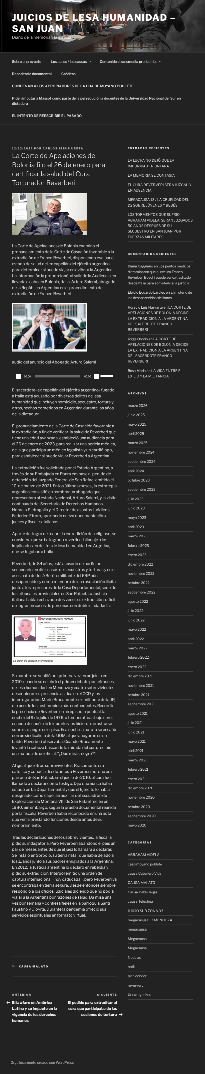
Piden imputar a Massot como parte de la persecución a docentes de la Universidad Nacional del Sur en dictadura (96, 101)
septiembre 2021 (141, 704)
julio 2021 (135, 722)
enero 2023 (137, 555)
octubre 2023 (139, 480)
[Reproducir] (18, 376)
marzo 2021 (137, 760)
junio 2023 (136, 508)
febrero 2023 (138, 545)
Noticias (134, 957)
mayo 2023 (137, 517)
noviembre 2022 (141, 573)
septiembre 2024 (142, 461)
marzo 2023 (138, 536)
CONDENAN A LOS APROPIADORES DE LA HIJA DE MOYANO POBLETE (73, 86)
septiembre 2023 (142, 489)
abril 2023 (136, 527)
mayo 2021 (137, 741)
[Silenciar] (96, 376)
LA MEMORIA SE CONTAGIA (151, 175)
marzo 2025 (138, 443)
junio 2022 (136, 620)
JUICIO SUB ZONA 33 (145, 911)
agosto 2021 (138, 713)
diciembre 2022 (140, 564)
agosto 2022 (138, 601)
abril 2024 (136, 471)
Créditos (68, 74)
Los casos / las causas (69, 61)
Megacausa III (139, 948)
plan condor (137, 976)
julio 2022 (135, 610)
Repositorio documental (32, 74)
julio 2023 (136, 499)
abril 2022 (136, 639)
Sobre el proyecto (26, 61)
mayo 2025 (137, 424)
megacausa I (138, 929)
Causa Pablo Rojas (143, 892)
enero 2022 (137, 667)
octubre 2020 (139, 807)
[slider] (107, 375)
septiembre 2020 (142, 816)
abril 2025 (136, 433)
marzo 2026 (138, 405)
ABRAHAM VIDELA (144, 854)
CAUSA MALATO (34, 966)
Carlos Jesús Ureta (63, 148)
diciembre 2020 (141, 788)
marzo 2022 (137, 648)
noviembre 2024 (141, 452)
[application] (64, 376)
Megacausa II (139, 939)
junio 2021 (136, 732)
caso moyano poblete (145, 864)
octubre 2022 (139, 583)
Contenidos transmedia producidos (128, 61)
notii (131, 966)
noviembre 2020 (141, 797)
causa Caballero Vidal (145, 873)
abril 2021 (136, 750)
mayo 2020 (137, 825)
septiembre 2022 (141, 592)
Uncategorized (139, 994)
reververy (135, 985)
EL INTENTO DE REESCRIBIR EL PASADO (47, 116)
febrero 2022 (138, 657)
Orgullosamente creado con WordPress (42, 1062)
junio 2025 (136, 415)
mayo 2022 (137, 629)
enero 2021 (137, 779)
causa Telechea (140, 901)
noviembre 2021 (141, 685)
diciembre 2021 (140, 676)
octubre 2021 (138, 695)
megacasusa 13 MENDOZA (150, 920)
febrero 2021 (138, 769)
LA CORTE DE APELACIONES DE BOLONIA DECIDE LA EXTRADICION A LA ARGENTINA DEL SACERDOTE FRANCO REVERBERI (159, 318)
